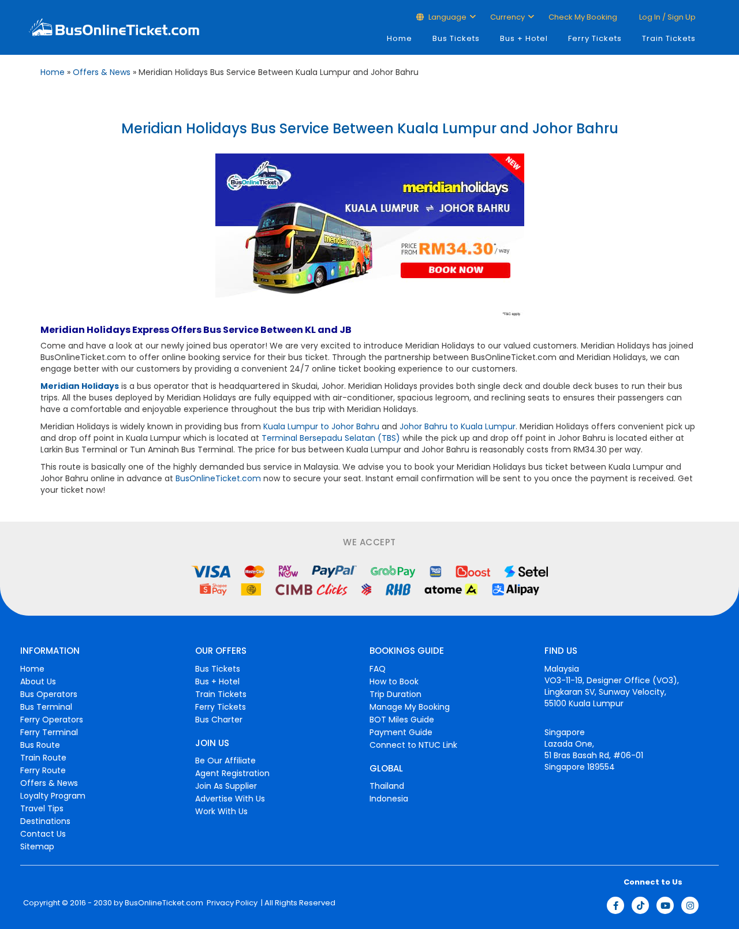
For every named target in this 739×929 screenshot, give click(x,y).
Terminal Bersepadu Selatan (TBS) (331, 438)
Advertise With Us (230, 798)
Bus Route (40, 745)
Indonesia (389, 798)
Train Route (43, 757)
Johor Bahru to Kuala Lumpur (458, 426)
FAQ (378, 669)
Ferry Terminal (49, 732)
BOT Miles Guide (402, 719)
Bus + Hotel (524, 38)
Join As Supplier (226, 786)
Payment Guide (401, 732)
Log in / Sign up (666, 17)
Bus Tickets (456, 38)
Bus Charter (218, 719)
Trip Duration (395, 694)
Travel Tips (42, 808)
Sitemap (37, 846)
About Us (38, 681)
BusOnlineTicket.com (218, 478)
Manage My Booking (410, 707)
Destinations (45, 821)
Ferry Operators (51, 719)
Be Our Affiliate (225, 760)
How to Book (394, 681)
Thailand (387, 786)
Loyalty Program (52, 795)
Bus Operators (48, 694)
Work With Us (221, 811)
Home (399, 38)
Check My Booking (582, 17)
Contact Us (43, 834)
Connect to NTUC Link (413, 745)
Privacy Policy (231, 903)
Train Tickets (669, 38)
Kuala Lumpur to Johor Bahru (321, 426)
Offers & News (101, 72)
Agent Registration (232, 773)
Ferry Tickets (595, 38)
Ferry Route (43, 770)
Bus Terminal (46, 707)
